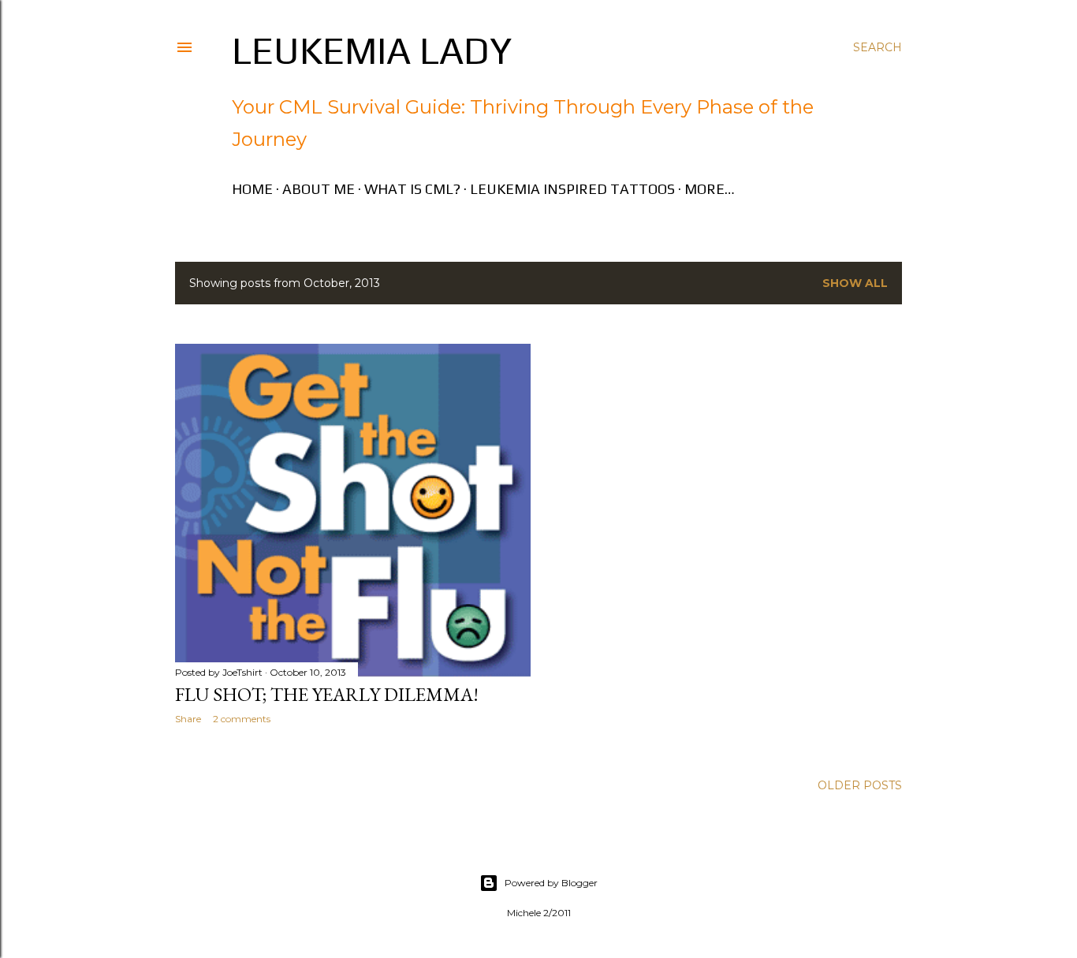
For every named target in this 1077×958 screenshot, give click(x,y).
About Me (318, 189)
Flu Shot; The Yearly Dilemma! (327, 694)
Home (252, 189)
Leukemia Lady (372, 50)
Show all (855, 283)
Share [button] (188, 719)
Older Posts (860, 785)
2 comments (241, 719)
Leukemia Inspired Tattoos (572, 189)
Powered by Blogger (551, 883)
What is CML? (412, 189)
